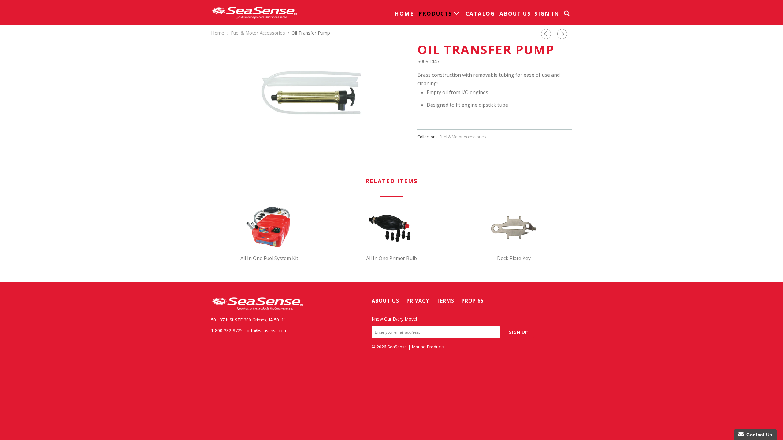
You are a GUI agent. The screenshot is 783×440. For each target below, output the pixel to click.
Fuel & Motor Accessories (463, 136)
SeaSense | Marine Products (416, 347)
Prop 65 (473, 300)
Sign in (546, 13)
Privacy (417, 300)
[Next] (563, 34)
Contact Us (758, 434)
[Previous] (547, 34)
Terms (445, 300)
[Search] (567, 13)
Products (436, 13)
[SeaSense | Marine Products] (254, 13)
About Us (515, 13)
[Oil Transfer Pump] (311, 93)
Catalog (480, 13)
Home (404, 13)
